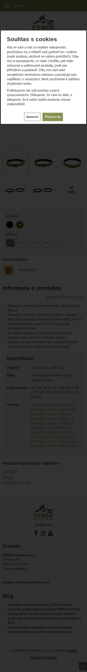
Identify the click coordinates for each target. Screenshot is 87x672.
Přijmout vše (53, 116)
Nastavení (32, 116)
